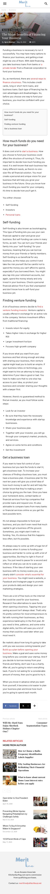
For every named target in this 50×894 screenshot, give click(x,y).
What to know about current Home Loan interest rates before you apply (31, 780)
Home (3, 10)
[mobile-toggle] (4, 3)
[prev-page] (4, 790)
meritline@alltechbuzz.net (30, 883)
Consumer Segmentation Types (36, 724)
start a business (30, 151)
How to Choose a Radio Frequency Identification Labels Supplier (30, 754)
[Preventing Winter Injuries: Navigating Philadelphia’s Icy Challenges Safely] (40, 814)
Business (12, 10)
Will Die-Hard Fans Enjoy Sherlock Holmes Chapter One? (13, 727)
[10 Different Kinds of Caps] (40, 842)
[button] (46, 3)
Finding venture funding (15, 124)
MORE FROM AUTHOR (14, 745)
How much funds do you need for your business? (21, 113)
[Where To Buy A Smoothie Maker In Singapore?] (40, 829)
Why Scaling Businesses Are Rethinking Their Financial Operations (31, 767)
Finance (13, 30)
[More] (35, 706)
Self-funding (9, 119)
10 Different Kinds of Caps (14, 839)
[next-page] (9, 790)
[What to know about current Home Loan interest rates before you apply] (10, 780)
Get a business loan (13, 128)
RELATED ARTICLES (13, 740)
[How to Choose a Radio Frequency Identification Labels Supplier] (10, 754)
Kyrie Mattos (9, 42)
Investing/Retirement (25, 30)
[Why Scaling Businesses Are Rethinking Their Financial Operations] (10, 767)
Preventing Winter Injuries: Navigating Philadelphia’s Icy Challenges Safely (15, 814)
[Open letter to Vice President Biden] (40, 801)
